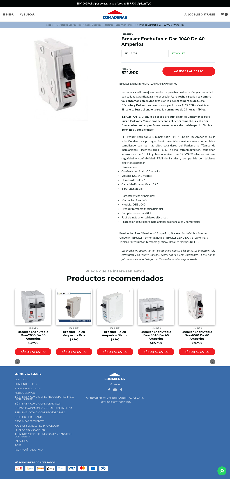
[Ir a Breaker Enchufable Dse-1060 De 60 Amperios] (197, 306)
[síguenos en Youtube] (115, 389)
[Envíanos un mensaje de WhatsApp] (221, 470)
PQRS (18, 445)
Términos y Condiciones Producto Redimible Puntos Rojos (44, 398)
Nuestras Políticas (28, 388)
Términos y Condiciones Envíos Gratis (40, 412)
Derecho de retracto (29, 417)
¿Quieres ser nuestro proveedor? (37, 426)
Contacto (22, 379)
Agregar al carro (189, 71)
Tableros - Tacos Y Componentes (120, 25)
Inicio (48, 25)
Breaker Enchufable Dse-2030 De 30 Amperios (33, 335)
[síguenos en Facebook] (109, 389)
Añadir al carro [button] (33, 351)
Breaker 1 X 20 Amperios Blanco (115, 333)
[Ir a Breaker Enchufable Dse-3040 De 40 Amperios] (156, 306)
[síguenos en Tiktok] (121, 389)
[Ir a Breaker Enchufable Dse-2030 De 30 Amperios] (33, 306)
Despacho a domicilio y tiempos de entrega (43, 408)
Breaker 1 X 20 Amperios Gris (74, 333)
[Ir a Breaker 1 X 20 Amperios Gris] (74, 306)
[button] (17, 361)
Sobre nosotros (26, 384)
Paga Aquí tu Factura (29, 450)
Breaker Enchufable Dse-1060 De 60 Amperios (197, 335)
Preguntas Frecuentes (30, 421)
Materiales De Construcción (68, 25)
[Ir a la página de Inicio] (115, 14)
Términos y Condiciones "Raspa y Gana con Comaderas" (43, 435)
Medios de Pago (25, 393)
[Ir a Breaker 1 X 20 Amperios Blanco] (115, 306)
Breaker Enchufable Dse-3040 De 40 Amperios (156, 335)
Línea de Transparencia (30, 430)
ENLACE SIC (21, 441)
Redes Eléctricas (93, 25)
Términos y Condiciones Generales (38, 404)
